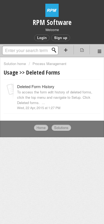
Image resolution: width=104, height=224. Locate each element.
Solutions (61, 127)
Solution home (15, 63)
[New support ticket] (66, 49)
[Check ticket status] (82, 49)
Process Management (49, 63)
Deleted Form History (35, 86)
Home (41, 127)
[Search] (55, 50)
